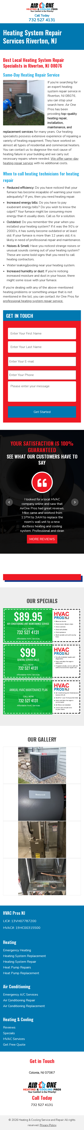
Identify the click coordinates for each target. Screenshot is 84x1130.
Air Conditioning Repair (19, 1000)
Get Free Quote (14, 1044)
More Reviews (42, 539)
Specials (9, 1033)
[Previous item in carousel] (9, 502)
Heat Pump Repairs (17, 967)
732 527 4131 (42, 20)
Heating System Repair (19, 961)
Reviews (9, 1027)
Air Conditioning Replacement (24, 1006)
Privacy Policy (48, 1125)
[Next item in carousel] (74, 502)
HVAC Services (14, 1039)
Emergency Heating (17, 950)
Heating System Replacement (24, 956)
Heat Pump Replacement (21, 973)
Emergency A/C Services (20, 994)
